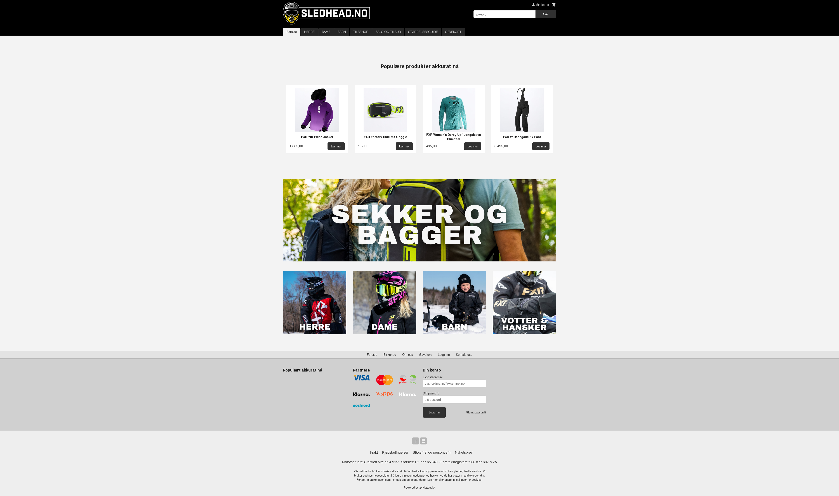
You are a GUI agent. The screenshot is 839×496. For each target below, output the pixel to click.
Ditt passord (431, 393)
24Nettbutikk (427, 487)
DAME (326, 31)
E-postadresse (433, 377)
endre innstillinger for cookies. (463, 479)
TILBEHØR (360, 31)
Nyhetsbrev (464, 452)
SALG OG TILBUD (388, 31)
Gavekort (425, 354)
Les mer (433, 479)
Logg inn (444, 354)
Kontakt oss (464, 354)
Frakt (374, 452)
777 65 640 (429, 461)
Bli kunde (389, 354)
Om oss (407, 354)
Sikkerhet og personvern (432, 452)
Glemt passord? (476, 412)
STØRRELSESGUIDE (423, 31)
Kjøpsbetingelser (395, 452)
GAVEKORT (453, 31)
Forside (291, 31)
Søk (545, 14)
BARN (342, 31)
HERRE (309, 31)
